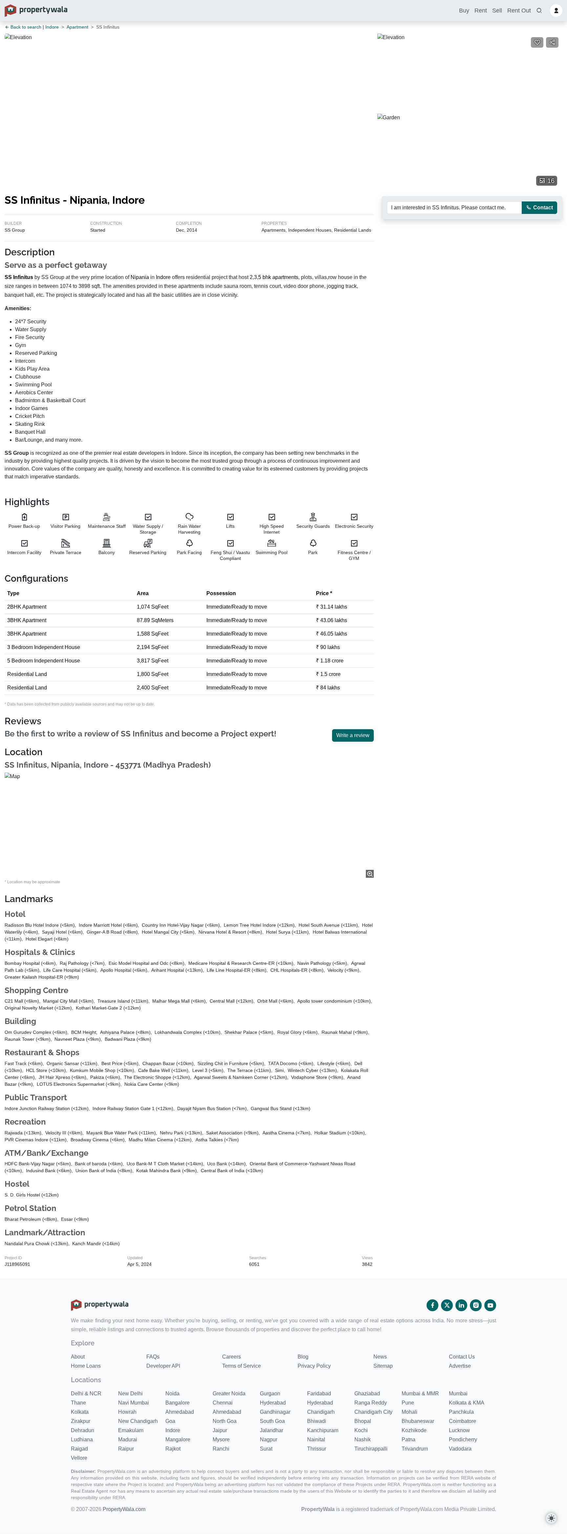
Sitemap (383, 1366)
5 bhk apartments (278, 277)
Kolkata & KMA (466, 1403)
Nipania (140, 277)
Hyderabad (273, 1403)
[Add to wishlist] (537, 42)
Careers (231, 1357)
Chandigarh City (373, 1412)
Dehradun (82, 1430)
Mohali (409, 1412)
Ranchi (221, 1449)
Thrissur (316, 1449)
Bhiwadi (316, 1421)
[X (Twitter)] (447, 1305)
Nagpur (268, 1439)
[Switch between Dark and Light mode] (551, 1518)
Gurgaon (270, 1393)
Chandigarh (321, 1412)
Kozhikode (414, 1430)
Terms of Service (241, 1366)
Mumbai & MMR (420, 1393)
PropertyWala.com (124, 1509)
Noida (172, 1393)
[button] (539, 11)
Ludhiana (82, 1439)
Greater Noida (229, 1393)
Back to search (25, 27)
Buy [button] (464, 10)
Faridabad (319, 1393)
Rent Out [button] (519, 10)
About (78, 1357)
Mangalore (177, 1439)
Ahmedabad (179, 1412)
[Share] (552, 42)
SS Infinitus (19, 277)
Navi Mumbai (133, 1403)
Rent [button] (480, 10)
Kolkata (80, 1412)
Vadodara (460, 1449)
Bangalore (177, 1403)
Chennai (223, 1403)
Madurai (127, 1439)
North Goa (225, 1421)
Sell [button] (497, 10)
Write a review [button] (352, 735)
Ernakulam (130, 1430)
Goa (170, 1421)
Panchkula (461, 1412)
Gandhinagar (275, 1412)
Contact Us (462, 1357)
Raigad (79, 1449)
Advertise (460, 1366)
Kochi (361, 1430)
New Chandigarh (138, 1421)
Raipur (126, 1449)
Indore (52, 27)
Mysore (221, 1439)
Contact (542, 207)
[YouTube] (490, 1305)
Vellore (79, 1458)
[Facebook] (432, 1305)
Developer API (163, 1366)
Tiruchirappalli (371, 1449)
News (380, 1357)
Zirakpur (80, 1421)
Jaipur (220, 1430)
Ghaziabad (367, 1393)
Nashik (362, 1439)
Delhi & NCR (86, 1393)
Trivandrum (415, 1449)
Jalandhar (271, 1430)
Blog (303, 1357)
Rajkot (172, 1449)
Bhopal (362, 1421)
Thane (78, 1403)
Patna (408, 1439)
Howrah (127, 1412)
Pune (408, 1403)
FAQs (152, 1357)
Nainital (316, 1439)
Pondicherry (463, 1439)
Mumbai (458, 1393)
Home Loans (86, 1366)
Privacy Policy (314, 1366)
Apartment (77, 27)
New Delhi (130, 1393)
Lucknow (459, 1430)
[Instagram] (476, 1305)
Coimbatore (462, 1421)
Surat (266, 1449)
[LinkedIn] (461, 1305)
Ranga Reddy (370, 1403)
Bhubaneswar (418, 1421)
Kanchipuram (322, 1430)
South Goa (272, 1421)
